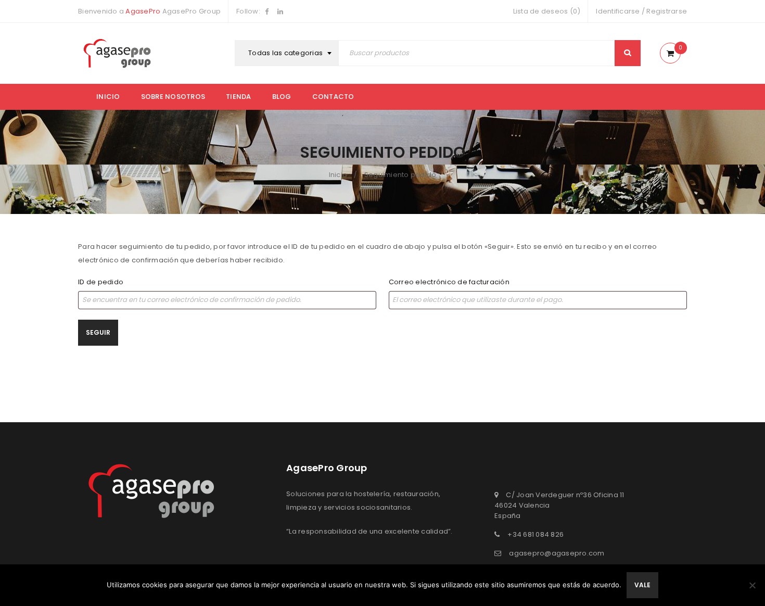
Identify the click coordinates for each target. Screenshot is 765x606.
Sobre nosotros (173, 97)
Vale (642, 584)
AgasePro (142, 11)
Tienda (238, 97)
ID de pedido (100, 282)
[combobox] (288, 53)
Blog (281, 97)
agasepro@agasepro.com (556, 553)
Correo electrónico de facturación (449, 282)
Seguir (98, 332)
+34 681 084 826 (535, 534)
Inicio (108, 97)
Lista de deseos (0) (547, 11)
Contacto (333, 97)
